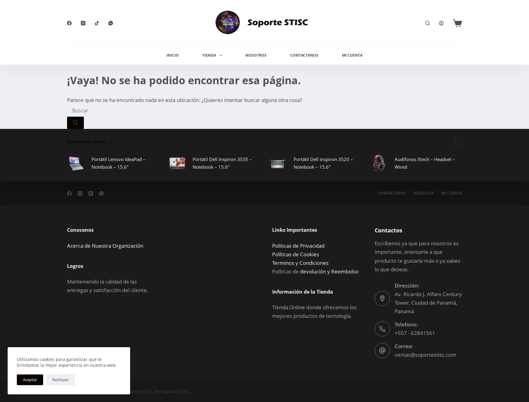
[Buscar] (427, 23)
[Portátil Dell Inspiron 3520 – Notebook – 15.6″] (278, 163)
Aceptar (30, 379)
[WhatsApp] (110, 23)
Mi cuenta (451, 193)
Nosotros (256, 55)
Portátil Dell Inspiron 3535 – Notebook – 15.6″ (222, 163)
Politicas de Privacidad (298, 245)
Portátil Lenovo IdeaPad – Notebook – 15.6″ (118, 163)
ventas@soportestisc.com (425, 354)
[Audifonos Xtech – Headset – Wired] (379, 163)
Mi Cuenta (352, 55)
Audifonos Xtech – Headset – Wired (425, 163)
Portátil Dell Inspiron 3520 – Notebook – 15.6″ (323, 163)
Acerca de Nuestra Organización (105, 245)
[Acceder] (441, 23)
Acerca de (424, 193)
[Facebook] (69, 23)
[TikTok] (97, 23)
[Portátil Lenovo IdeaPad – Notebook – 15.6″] (76, 163)
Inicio (173, 55)
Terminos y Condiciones (300, 262)
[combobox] (113, 110)
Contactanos (304, 55)
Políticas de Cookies (295, 254)
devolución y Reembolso (329, 271)
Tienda (209, 55)
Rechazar (60, 379)
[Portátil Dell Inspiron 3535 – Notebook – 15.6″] (177, 163)
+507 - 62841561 (415, 332)
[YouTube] (90, 193)
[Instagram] (83, 23)
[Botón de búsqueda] (75, 123)
